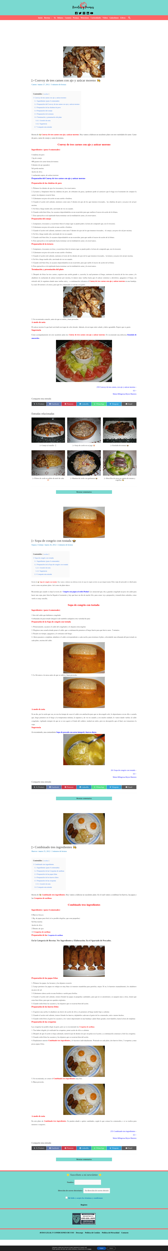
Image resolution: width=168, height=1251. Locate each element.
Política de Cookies (92, 1233)
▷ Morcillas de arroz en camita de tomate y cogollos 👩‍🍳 (119, 479)
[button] (51, 18)
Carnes (34, 84)
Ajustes (111, 1248)
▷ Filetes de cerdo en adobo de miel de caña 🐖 (48, 479)
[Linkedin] (87, 13)
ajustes (89, 1249)
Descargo (79, 1233)
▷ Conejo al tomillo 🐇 (48, 445)
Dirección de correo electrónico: (70, 1191)
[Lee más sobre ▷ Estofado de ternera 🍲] (119, 430)
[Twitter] (80, 13)
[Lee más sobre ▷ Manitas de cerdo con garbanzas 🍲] (84, 463)
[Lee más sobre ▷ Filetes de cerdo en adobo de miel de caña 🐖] (48, 463)
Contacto (124, 1233)
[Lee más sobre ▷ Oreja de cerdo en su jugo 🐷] (84, 430)
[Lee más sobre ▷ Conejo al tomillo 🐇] (48, 430)
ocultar (46, 94)
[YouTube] (91, 13)
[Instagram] (84, 13)
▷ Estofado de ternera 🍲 (120, 445)
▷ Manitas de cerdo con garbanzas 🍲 (84, 478)
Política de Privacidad (110, 1233)
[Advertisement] (83, 33)
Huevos (34, 851)
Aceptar (101, 1248)
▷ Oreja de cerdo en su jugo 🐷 (84, 445)
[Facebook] (76, 13)
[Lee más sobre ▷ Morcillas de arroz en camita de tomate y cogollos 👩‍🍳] (119, 463)
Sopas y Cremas (37, 545)
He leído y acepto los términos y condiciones (85, 1198)
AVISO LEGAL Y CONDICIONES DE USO (57, 1233)
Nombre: (70, 1182)
